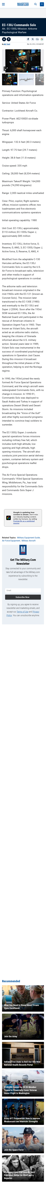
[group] (23, 61)
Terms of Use (22, 611)
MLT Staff (7, 44)
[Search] (35, 4)
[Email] (37, 39)
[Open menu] (3, 4)
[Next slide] (39, 69)
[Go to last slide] (33, 69)
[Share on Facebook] (28, 39)
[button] (9, 79)
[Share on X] (33, 39)
